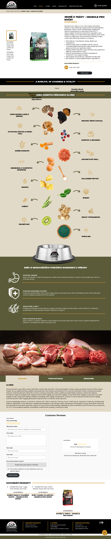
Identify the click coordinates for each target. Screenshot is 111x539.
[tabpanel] (55, 397)
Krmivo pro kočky (15, 11)
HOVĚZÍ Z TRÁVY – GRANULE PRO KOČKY (68, 514)
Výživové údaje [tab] (55, 379)
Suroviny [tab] (22, 379)
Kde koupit (63, 6)
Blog (54, 6)
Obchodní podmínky (56, 534)
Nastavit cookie (67, 534)
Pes (35, 6)
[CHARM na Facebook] (102, 522)
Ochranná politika (44, 534)
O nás (48, 6)
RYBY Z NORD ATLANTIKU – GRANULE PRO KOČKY (43, 496)
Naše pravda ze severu (58, 525)
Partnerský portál (81, 528)
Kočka (41, 6)
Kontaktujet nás (75, 6)
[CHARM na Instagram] (100, 522)
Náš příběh (54, 527)
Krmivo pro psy (30, 525)
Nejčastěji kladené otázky (59, 528)
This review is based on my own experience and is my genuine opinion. (26, 470)
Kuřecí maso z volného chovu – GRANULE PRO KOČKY (18, 497)
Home (7, 11)
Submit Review (12, 475)
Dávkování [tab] (89, 379)
